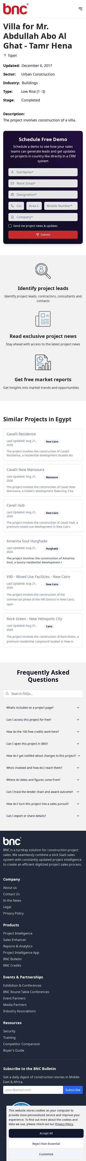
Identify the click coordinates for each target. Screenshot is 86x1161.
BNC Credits (12, 965)
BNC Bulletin (12, 959)
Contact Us (11, 894)
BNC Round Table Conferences (26, 992)
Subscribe (72, 1090)
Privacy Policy (13, 913)
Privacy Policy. (64, 1124)
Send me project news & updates (35, 225)
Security (9, 1031)
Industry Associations (19, 1011)
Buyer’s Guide (13, 1050)
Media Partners (15, 1004)
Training (9, 1037)
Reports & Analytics (18, 946)
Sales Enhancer (14, 940)
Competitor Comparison (21, 1044)
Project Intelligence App (21, 952)
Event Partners (14, 998)
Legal (7, 907)
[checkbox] (10, 225)
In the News (12, 900)
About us (10, 887)
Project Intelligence (17, 933)
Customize (46, 1154)
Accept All (46, 1133)
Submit (45, 234)
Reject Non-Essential (46, 1144)
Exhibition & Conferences (22, 985)
